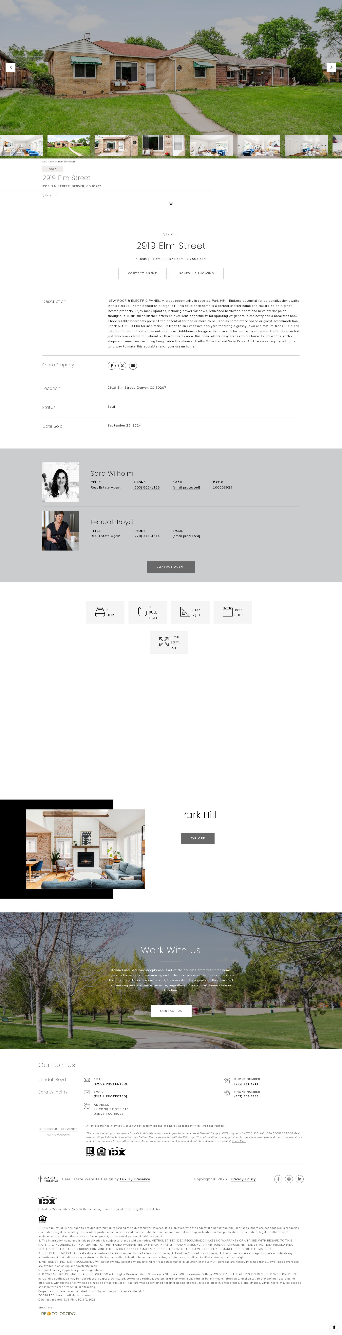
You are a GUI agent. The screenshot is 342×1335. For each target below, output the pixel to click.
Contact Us (171, 1011)
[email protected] (126, 1209)
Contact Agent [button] (142, 273)
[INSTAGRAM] (289, 1179)
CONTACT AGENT (171, 567)
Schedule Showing (196, 273)
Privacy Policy (243, 1179)
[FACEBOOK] (278, 1179)
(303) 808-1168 (146, 487)
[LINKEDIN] (300, 1179)
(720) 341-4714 (146, 536)
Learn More (239, 1141)
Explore (197, 838)
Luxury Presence (135, 1179)
